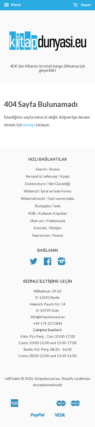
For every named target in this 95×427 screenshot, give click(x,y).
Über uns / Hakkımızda (47, 221)
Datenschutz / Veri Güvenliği (47, 184)
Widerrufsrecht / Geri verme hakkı (47, 198)
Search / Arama (48, 169)
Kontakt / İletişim (47, 228)
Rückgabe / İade (47, 206)
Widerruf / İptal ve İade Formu (48, 191)
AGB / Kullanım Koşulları (47, 213)
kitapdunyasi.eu (47, 378)
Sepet (85, 4)
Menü (15, 4)
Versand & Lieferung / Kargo (48, 176)
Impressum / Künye (47, 235)
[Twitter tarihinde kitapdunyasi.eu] (33, 263)
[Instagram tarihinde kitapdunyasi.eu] (62, 263)
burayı (29, 124)
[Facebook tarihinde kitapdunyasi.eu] (47, 263)
